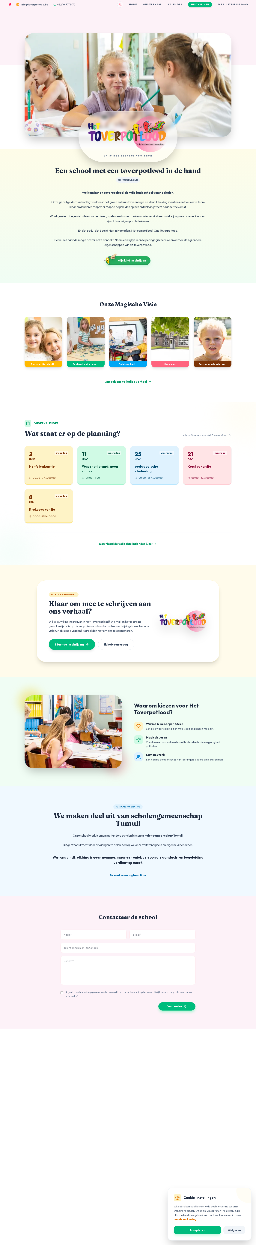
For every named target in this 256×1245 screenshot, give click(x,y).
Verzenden (174, 1006)
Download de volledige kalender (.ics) (126, 544)
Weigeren (234, 1230)
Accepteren (197, 1230)
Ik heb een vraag (116, 644)
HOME (133, 4)
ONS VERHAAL (152, 4)
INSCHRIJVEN (200, 4)
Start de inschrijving (69, 644)
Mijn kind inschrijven (132, 260)
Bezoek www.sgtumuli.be (128, 875)
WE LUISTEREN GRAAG (233, 4)
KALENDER (175, 4)
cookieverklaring (185, 1219)
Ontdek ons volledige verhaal (126, 381)
